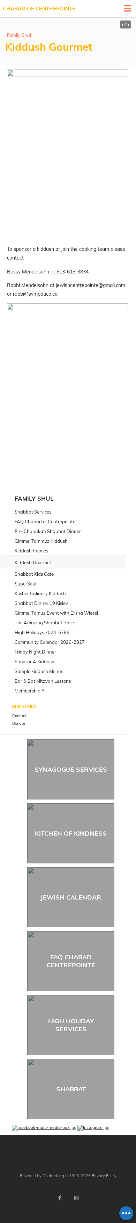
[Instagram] (76, 1198)
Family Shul (19, 35)
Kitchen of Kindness (71, 833)
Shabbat (71, 1089)
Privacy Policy (104, 1175)
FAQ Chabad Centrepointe (71, 961)
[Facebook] (59, 1198)
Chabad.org (53, 1175)
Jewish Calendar (70, 897)
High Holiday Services (71, 1025)
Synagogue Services (71, 769)
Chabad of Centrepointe (39, 8)
